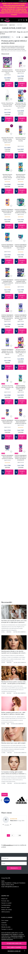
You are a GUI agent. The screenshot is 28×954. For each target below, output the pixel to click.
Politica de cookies (16, 936)
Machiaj (9, 632)
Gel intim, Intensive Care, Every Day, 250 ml (20, 71)
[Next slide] (26, 800)
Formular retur (5, 900)
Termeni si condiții (6, 903)
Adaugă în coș (9, 84)
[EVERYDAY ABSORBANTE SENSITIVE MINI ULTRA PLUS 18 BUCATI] (7, 202)
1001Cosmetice (5, 911)
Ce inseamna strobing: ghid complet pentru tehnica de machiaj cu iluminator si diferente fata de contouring (13, 773)
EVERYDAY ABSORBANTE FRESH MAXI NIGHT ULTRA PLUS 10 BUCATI (7, 457)
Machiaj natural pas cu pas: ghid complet (13, 743)
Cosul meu (4, 924)
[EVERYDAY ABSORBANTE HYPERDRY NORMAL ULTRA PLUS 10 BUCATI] (21, 202)
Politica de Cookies (6, 909)
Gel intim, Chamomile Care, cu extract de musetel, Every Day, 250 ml (7, 105)
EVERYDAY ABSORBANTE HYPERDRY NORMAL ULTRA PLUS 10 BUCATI (21, 211)
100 (20, 835)
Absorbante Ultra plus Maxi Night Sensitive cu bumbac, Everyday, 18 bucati (20, 352)
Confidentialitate (6, 905)
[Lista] (17, 37)
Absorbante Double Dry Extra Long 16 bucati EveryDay (20, 139)
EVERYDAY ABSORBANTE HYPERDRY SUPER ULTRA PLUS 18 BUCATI (7, 282)
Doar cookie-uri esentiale (14, 947)
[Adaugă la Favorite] (11, 66)
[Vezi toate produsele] (22, 37)
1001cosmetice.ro (8, 845)
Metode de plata (5, 927)
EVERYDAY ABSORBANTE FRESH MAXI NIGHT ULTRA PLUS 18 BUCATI (21, 422)
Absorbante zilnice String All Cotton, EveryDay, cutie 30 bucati (7, 387)
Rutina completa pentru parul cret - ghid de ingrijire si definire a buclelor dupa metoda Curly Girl (13, 713)
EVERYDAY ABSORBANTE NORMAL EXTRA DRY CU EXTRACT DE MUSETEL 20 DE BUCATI (7, 317)
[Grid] (19, 37)
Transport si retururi (6, 929)
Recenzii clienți (5, 907)
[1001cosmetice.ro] (7, 19)
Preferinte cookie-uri (14, 951)
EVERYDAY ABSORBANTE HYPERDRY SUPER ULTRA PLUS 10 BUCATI (21, 282)
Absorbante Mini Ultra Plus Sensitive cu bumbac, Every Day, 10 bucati (7, 139)
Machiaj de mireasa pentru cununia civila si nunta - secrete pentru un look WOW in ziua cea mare (13, 683)
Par (8, 723)
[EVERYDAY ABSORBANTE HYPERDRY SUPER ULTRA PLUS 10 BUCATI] (21, 272)
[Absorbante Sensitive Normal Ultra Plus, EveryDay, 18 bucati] (21, 167)
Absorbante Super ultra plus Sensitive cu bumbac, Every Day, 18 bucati (20, 105)
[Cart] (26, 20)
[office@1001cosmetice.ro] (2, 1)
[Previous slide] (1, 800)
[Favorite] (21, 20)
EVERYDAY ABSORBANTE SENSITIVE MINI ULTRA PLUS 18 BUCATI (7, 211)
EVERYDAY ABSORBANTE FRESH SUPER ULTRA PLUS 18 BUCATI (7, 422)
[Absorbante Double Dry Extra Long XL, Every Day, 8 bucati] (7, 62)
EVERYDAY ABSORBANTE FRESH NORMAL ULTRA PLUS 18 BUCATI (7, 246)
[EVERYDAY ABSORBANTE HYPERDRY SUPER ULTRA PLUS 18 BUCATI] (7, 272)
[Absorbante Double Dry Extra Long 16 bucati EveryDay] (21, 130)
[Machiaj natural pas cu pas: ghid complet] (14, 734)
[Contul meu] (24, 20)
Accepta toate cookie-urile (14, 943)
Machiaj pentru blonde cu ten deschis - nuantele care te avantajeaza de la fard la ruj (13, 652)
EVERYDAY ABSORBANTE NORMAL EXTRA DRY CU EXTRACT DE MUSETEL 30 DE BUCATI (21, 458)
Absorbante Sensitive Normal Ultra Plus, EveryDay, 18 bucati (20, 176)
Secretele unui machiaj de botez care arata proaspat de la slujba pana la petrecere (14, 621)
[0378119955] (5, 1)
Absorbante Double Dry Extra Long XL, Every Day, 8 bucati (7, 72)
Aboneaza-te (14, 868)
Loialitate (3, 922)
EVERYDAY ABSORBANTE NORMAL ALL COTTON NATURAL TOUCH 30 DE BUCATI (21, 317)
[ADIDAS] (21, 803)
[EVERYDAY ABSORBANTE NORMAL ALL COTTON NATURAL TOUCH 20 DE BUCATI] (7, 342)
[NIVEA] (6, 803)
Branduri (4, 794)
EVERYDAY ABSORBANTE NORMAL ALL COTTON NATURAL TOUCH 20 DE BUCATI (7, 352)
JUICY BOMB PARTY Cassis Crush (14, 7)
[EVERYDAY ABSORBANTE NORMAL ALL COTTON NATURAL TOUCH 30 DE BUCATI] (21, 308)
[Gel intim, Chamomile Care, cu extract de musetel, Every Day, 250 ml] (7, 96)
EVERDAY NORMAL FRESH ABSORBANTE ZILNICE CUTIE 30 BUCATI (21, 388)
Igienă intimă (7, 74)
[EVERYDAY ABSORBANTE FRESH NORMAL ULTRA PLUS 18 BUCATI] (7, 237)
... (15, 835)
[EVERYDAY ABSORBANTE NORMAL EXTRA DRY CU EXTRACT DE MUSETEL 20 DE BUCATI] (7, 308)
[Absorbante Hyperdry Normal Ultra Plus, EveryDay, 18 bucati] (7, 167)
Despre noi (4, 898)
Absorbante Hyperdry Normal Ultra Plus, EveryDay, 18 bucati (7, 176)
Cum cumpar (4, 920)
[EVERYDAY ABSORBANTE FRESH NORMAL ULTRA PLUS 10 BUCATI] (21, 237)
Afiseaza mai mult (5, 53)
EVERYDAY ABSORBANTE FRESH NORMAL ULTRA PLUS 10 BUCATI (21, 246)
